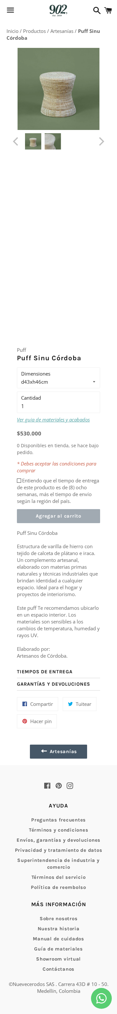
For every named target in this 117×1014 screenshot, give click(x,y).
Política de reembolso (58, 887)
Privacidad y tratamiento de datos (58, 850)
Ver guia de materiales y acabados (53, 419)
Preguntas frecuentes (58, 820)
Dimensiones (35, 373)
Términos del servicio (59, 877)
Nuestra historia (59, 929)
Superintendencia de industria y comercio (58, 863)
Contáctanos (58, 969)
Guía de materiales (58, 949)
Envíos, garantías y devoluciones (58, 840)
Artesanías (62, 31)
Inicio (13, 31)
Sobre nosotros (59, 918)
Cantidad (31, 397)
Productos (35, 31)
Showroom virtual (58, 959)
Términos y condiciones (58, 830)
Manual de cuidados (58, 939)
